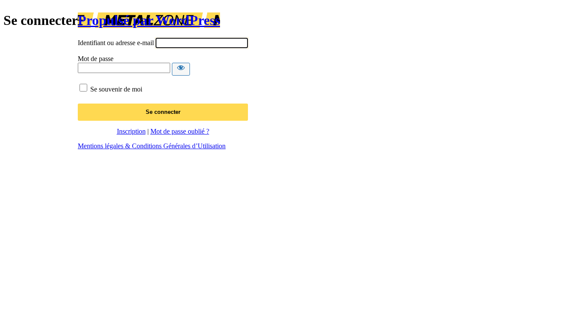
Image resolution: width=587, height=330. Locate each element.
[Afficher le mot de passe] (181, 69)
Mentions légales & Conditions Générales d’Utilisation (152, 146)
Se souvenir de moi (116, 89)
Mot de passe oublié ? (179, 131)
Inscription (131, 131)
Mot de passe (95, 58)
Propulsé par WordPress (149, 20)
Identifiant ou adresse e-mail (116, 42)
